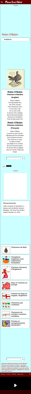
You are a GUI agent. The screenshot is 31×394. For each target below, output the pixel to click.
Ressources (20, 374)
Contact (8, 374)
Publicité (14, 374)
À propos (3, 374)
